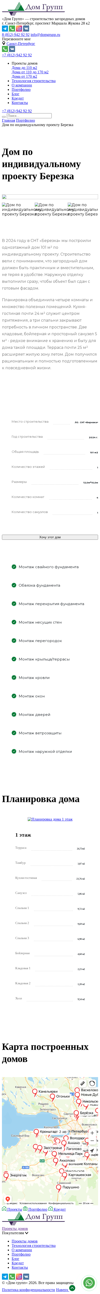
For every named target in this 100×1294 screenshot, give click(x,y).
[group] (50, 197)
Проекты (14, 1209)
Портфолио (21, 89)
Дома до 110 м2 (24, 68)
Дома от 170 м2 (24, 76)
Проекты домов (15, 1228)
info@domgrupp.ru (45, 35)
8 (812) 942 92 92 (16, 35)
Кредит (18, 98)
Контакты (20, 103)
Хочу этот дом (50, 537)
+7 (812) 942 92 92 (17, 55)
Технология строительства (34, 81)
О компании (22, 85)
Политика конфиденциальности (28, 1290)
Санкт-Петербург (21, 44)
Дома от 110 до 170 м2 (30, 72)
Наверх (62, 1290)
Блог (15, 94)
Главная (8, 120)
